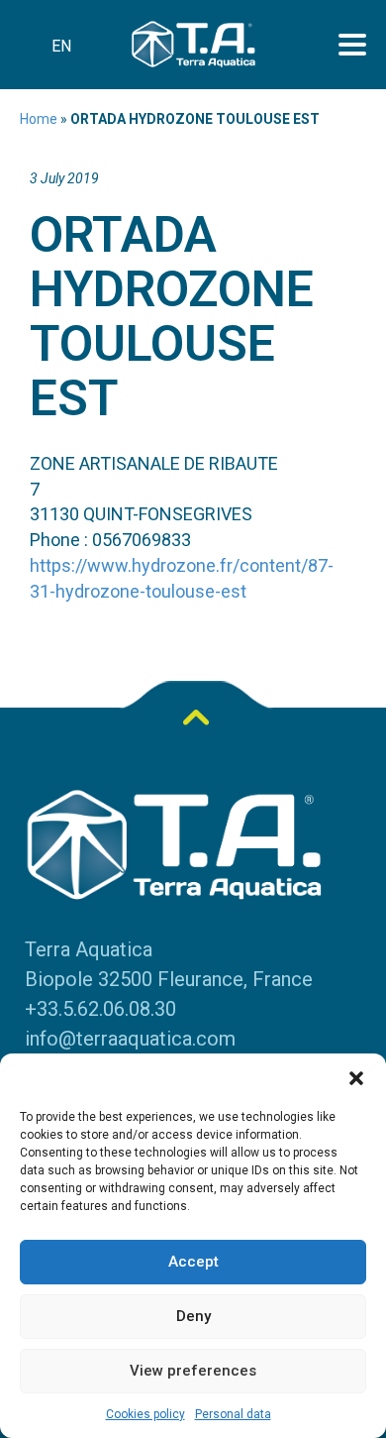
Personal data (233, 1414)
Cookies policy (145, 1414)
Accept (193, 1262)
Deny (193, 1316)
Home (38, 119)
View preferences (193, 1371)
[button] (356, 1078)
